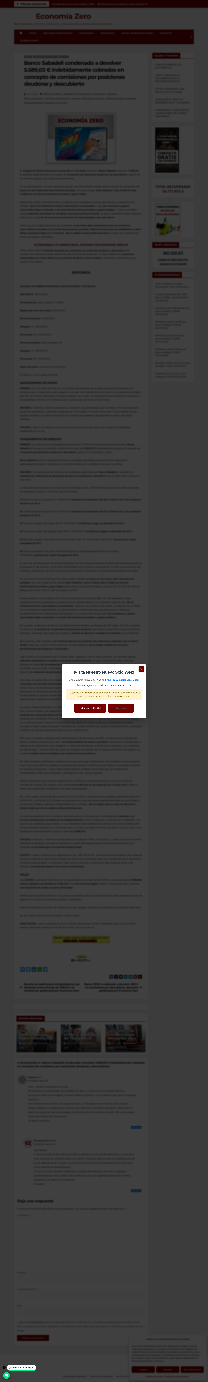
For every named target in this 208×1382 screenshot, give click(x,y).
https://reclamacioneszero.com (122, 680)
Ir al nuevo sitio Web (90, 708)
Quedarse (120, 708)
